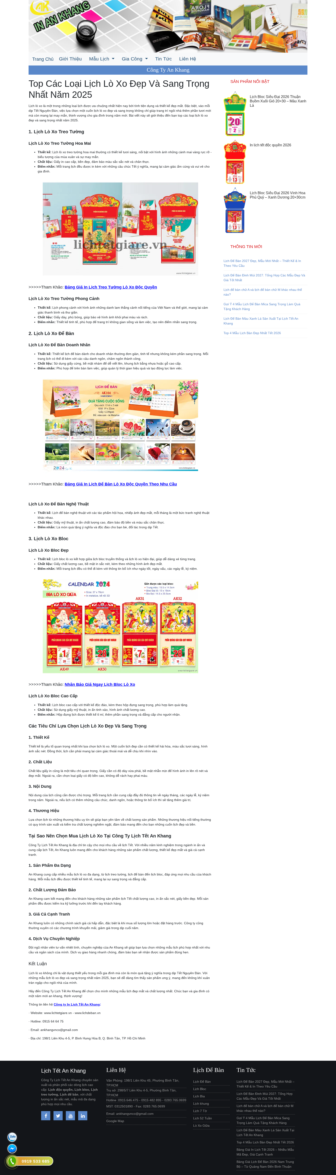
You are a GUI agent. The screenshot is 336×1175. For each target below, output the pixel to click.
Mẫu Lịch (100, 59)
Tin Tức (163, 59)
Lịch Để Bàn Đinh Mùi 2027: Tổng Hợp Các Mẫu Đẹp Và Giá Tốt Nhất (264, 277)
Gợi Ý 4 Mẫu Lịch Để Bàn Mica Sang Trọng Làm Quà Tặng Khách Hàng (262, 306)
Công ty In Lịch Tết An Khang (77, 1004)
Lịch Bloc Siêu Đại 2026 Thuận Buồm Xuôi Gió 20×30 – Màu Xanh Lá (278, 101)
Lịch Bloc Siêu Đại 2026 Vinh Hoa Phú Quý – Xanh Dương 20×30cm (277, 195)
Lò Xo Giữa (201, 1125)
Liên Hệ (187, 59)
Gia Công (133, 59)
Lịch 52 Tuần (202, 1118)
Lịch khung (201, 1103)
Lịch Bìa (199, 1096)
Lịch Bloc (199, 1089)
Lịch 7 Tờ (200, 1111)
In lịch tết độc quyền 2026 (270, 145)
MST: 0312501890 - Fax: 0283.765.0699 (135, 1106)
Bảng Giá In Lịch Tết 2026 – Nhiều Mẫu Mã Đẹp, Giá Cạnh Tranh (265, 1152)
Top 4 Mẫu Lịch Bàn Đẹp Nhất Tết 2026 (252, 333)
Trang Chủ (42, 59)
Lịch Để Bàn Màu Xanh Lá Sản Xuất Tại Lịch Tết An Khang (261, 321)
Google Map (115, 1121)
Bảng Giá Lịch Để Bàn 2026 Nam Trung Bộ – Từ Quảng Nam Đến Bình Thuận (265, 1164)
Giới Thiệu (70, 59)
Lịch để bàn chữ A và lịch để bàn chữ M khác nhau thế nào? (263, 292)
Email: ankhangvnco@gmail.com (130, 1113)
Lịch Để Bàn (202, 1081)
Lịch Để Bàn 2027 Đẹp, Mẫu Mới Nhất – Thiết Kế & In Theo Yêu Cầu (262, 263)
